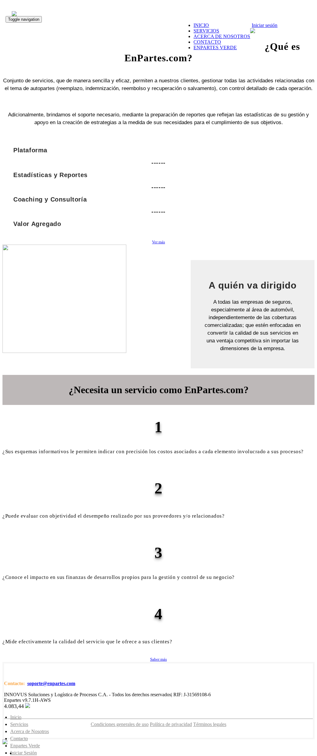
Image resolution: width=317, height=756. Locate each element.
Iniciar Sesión (23, 752)
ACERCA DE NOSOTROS (221, 36)
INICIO (201, 25)
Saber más (158, 659)
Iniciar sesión (264, 25)
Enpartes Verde (25, 745)
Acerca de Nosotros (29, 731)
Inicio (15, 717)
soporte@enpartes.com (51, 683)
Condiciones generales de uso (120, 724)
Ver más (158, 242)
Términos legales (209, 724)
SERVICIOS (206, 30)
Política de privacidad (171, 724)
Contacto (19, 738)
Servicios (19, 724)
